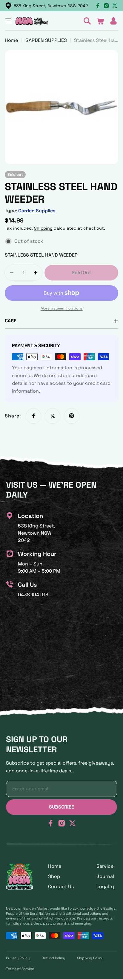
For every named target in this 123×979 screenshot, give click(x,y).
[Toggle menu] (8, 21)
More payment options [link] (62, 308)
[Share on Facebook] (33, 416)
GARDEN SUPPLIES (46, 40)
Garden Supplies (36, 211)
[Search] (87, 21)
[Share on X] (52, 416)
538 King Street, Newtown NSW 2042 (51, 5)
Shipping (43, 228)
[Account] (113, 21)
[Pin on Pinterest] (71, 416)
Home (11, 40)
